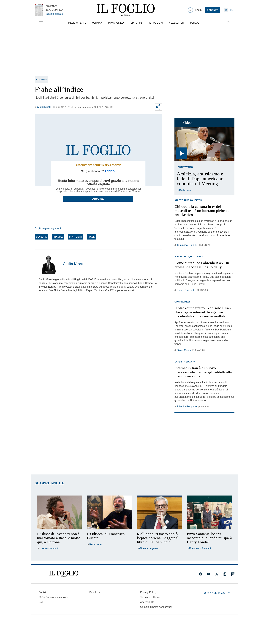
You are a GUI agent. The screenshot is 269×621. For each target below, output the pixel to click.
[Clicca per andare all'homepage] (64, 574)
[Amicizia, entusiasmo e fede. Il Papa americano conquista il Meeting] (204, 144)
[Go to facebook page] (200, 574)
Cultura (41, 79)
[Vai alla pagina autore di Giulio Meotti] (49, 263)
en (231, 10)
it (226, 10)
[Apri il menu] (40, 23)
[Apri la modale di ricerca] (228, 23)
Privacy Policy (148, 592)
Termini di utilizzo (150, 597)
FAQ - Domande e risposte (53, 597)
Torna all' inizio (213, 593)
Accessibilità (147, 602)
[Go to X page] (216, 574)
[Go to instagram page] (224, 574)
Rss (40, 602)
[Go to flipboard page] (232, 574)
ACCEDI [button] (110, 171)
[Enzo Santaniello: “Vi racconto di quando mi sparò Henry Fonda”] (209, 512)
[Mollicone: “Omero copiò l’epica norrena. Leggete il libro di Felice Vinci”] (159, 512)
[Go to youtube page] (208, 574)
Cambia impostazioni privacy (156, 607)
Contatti (42, 592)
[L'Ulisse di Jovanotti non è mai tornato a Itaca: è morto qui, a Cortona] (59, 512)
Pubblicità (95, 592)
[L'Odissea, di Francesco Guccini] (109, 512)
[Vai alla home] (126, 10)
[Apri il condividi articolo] (158, 107)
